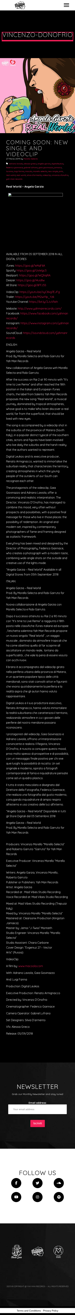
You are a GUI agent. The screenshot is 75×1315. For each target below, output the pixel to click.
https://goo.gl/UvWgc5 (32, 270)
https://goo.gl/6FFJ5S (32, 285)
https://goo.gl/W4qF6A (30, 265)
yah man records (14, 179)
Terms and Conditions (29, 1310)
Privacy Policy (50, 1310)
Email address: (38, 1102)
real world (21, 175)
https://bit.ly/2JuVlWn (43, 301)
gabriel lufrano (31, 167)
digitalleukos (57, 163)
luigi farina (19, 171)
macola (28, 171)
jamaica (58, 167)
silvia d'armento (34, 175)
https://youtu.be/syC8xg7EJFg (40, 292)
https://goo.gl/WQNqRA (34, 275)
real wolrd (11, 175)
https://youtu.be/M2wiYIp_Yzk (34, 297)
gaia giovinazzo (46, 167)
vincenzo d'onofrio (60, 175)
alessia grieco (30, 163)
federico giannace (14, 167)
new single (53, 171)
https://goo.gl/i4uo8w (30, 280)
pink (61, 171)
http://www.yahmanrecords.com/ (40, 308)
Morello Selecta (31, 158)
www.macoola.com (30, 966)
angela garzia (44, 163)
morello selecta (40, 171)
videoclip (47, 175)
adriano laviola (16, 163)
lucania (9, 171)
